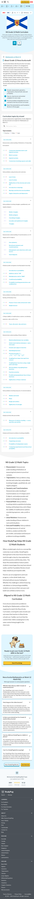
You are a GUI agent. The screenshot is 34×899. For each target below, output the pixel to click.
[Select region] (31, 2)
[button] (17, 686)
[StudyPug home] (7, 792)
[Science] (12, 6)
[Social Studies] (17, 6)
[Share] (19, 43)
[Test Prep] (22, 6)
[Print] (15, 43)
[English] (7, 6)
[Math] (3, 6)
